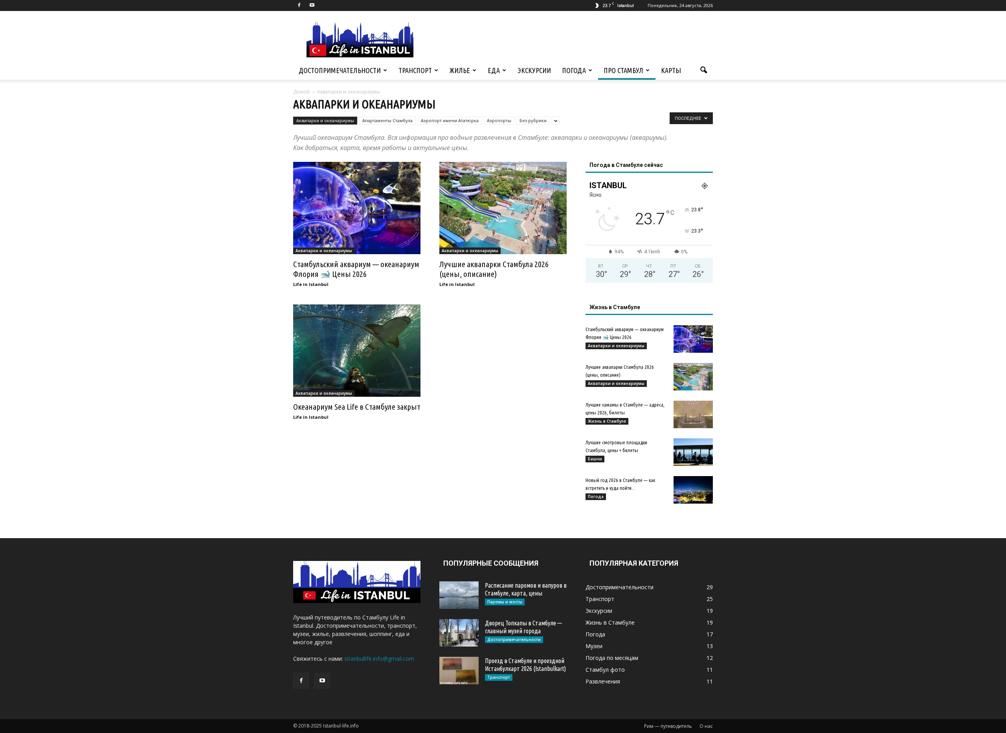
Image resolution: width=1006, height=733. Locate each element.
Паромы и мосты (504, 602)
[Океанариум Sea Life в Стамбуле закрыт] (356, 350)
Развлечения (603, 681)
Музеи (594, 646)
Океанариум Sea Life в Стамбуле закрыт (356, 406)
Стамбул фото (605, 669)
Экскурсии (534, 70)
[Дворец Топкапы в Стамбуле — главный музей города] (459, 633)
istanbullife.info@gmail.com (379, 658)
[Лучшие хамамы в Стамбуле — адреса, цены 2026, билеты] (693, 414)
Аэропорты (499, 120)
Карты (671, 70)
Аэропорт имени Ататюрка (450, 120)
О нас (706, 726)
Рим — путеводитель (668, 726)
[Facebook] (299, 5)
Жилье (460, 70)
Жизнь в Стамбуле (607, 421)
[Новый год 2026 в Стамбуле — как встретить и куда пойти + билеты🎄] (693, 490)
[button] (703, 70)
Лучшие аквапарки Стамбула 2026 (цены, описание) (494, 269)
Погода (574, 70)
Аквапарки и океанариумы (325, 120)
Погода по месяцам (612, 658)
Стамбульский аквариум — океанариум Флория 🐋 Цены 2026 (356, 269)
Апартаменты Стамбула (387, 120)
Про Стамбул (623, 70)
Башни (595, 459)
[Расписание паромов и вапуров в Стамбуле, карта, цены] (459, 595)
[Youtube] (312, 5)
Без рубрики (533, 120)
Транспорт (415, 70)
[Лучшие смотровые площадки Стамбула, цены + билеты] (693, 452)
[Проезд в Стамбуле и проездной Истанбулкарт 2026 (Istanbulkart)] (459, 670)
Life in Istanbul (311, 284)
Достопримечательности (340, 70)
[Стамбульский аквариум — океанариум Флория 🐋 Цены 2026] (356, 208)
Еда (494, 70)
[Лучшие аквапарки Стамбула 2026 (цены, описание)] (503, 208)
